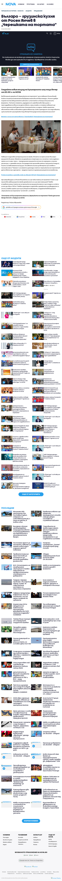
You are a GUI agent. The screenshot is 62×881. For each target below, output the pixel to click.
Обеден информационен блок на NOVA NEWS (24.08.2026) (51, 556)
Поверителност (11, 873)
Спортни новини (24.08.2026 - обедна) (51, 732)
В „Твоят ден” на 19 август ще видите (52, 475)
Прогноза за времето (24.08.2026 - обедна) (52, 744)
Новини (21, 4)
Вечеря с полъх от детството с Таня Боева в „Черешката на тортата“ (27, 116)
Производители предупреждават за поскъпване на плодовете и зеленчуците (21, 768)
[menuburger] (2, 4)
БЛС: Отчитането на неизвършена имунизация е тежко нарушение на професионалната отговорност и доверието (21, 570)
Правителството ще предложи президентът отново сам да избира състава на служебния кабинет (52, 516)
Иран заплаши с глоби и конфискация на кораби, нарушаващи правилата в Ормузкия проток (22, 714)
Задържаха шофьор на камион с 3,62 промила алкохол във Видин (51, 665)
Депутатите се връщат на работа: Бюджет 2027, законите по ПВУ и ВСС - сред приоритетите (21, 676)
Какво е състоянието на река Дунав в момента (51, 567)
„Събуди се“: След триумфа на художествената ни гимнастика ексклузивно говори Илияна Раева (51, 316)
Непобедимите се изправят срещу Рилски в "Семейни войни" (21, 476)
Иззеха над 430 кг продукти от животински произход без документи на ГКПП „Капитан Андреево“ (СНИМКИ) (21, 609)
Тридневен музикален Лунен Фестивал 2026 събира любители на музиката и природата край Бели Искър (20, 458)
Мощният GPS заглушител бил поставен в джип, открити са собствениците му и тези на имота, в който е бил (21, 517)
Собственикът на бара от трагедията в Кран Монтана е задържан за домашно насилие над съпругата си (52, 794)
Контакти (49, 871)
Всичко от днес (7, 839)
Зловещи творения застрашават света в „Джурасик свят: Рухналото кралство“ (20, 337)
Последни (6, 837)
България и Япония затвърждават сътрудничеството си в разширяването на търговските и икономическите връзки (21, 531)
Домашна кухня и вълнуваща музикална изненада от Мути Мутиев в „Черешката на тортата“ (21, 409)
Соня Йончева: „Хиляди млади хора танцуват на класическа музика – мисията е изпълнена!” (52, 273)
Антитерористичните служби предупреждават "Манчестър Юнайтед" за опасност (22, 781)
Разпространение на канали (24, 871)
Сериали (36, 842)
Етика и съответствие (38, 873)
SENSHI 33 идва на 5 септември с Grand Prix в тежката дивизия (51, 485)
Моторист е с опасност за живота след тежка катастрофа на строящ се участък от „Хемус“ (51, 689)
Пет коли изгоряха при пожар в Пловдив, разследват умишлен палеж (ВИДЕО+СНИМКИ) (22, 688)
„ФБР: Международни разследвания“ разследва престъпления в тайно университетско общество (52, 409)
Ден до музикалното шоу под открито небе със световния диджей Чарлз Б (21, 354)
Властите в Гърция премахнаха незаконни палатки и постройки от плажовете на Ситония (51, 702)
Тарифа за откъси (35, 871)
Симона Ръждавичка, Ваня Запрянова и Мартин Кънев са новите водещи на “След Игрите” (21, 428)
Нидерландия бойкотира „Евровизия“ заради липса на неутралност (21, 735)
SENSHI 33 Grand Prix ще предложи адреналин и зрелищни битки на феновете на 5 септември (52, 390)
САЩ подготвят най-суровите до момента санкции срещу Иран (21, 665)
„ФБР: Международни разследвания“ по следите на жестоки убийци (21, 294)
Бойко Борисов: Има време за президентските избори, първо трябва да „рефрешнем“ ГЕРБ (51, 757)
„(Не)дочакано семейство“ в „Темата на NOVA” (52, 362)
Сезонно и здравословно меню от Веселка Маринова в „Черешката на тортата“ (20, 439)
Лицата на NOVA (23, 839)
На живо (50, 4)
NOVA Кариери (53, 844)
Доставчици (43, 871)
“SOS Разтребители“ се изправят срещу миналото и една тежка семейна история (20, 326)
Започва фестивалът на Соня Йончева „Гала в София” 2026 (51, 345)
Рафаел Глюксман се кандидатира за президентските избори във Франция (51, 779)
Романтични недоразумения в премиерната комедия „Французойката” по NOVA (52, 381)
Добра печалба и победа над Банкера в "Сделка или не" (21, 398)
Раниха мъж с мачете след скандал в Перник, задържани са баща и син (21, 724)
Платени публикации (49, 873)
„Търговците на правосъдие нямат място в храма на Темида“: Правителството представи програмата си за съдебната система (51, 532)
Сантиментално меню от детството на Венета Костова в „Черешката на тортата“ (21, 468)
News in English (53, 846)
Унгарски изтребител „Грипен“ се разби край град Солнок (51, 545)
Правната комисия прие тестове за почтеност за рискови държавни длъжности (21, 557)
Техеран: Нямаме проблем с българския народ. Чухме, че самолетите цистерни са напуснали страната (22, 584)
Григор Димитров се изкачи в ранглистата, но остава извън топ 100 (22, 641)
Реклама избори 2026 (11, 871)
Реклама (4, 871)
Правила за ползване (27, 873)
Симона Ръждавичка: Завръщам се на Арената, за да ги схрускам (52, 263)
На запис (40, 4)
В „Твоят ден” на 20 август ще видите (52, 446)
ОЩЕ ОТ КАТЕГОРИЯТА (31, 494)
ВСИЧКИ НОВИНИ (31, 821)
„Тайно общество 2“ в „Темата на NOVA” (19, 344)
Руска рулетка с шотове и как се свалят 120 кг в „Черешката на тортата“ (28, 175)
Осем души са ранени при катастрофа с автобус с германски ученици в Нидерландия (22, 655)
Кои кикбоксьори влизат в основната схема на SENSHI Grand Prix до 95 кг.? (21, 362)
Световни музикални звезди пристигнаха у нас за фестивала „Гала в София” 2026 (21, 284)
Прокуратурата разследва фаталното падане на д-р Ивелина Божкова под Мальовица (51, 643)
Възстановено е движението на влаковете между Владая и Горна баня (51, 805)
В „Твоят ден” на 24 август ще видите (21, 313)
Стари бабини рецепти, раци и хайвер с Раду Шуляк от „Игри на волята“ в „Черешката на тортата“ (52, 305)
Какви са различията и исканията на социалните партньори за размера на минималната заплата (21, 808)
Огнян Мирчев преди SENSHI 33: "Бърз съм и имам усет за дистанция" (21, 263)
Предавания (37, 839)
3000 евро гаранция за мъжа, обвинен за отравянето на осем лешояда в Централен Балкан (21, 701)
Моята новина (7, 842)
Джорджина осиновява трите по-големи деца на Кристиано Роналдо (51, 768)
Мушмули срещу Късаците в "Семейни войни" (52, 398)
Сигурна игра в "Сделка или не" (52, 293)
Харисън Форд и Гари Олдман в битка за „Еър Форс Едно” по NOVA (20, 380)
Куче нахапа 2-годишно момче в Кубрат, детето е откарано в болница (51, 582)
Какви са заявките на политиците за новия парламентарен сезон (51, 724)
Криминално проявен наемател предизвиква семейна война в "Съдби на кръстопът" (21, 372)
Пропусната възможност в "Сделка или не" (52, 466)
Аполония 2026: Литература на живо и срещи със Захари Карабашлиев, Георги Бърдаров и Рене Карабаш (21, 274)
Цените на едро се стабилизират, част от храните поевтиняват (51, 674)
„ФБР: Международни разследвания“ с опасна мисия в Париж (51, 456)
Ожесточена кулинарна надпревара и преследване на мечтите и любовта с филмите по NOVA (52, 327)
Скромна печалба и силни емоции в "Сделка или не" (52, 437)
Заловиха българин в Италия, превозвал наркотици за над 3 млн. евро (51, 654)
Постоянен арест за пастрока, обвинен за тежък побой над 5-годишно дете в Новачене (22, 546)
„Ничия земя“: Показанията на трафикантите (49, 371)
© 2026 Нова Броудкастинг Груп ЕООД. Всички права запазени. (14, 878)
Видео (5, 844)
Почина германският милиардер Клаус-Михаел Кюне (51, 594)
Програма (31, 4)
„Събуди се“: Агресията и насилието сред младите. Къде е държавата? (52, 354)
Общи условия (56, 871)
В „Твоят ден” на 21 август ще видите (52, 417)
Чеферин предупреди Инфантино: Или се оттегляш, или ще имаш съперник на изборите (21, 596)
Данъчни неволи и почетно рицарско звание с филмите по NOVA (21, 389)
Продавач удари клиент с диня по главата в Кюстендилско (19, 629)
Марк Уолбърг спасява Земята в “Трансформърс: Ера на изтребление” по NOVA (52, 337)
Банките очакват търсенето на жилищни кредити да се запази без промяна (51, 630)
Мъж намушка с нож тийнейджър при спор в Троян (52, 620)
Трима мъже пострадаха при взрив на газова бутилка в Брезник (50, 713)
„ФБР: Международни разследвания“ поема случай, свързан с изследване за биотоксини (50, 429)
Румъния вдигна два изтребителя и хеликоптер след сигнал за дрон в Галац (21, 793)
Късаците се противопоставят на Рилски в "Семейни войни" (20, 447)
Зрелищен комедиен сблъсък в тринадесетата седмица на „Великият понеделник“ (21, 486)
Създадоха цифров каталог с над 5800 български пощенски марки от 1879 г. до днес (21, 746)
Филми (35, 844)
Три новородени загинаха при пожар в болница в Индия (51, 606)
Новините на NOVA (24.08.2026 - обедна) (21, 755)
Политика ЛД (18, 873)
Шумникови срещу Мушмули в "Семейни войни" (19, 303)
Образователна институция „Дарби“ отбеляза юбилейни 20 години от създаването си (21, 419)
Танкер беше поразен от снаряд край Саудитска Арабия (21, 620)
